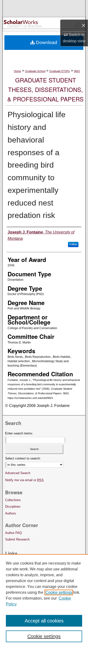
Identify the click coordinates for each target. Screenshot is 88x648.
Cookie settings (58, 592)
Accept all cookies (44, 620)
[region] (44, 601)
